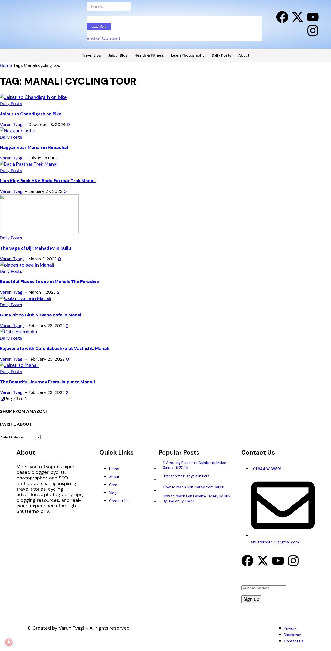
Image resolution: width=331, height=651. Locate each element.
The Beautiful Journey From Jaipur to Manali (47, 382)
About (243, 55)
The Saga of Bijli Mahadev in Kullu (35, 248)
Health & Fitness (149, 55)
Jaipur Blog (117, 55)
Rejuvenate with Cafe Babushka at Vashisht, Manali (54, 348)
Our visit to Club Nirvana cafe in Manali (41, 315)
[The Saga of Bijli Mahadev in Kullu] (39, 231)
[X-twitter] (298, 17)
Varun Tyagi (12, 124)
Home (6, 65)
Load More (99, 26)
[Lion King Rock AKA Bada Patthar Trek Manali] (29, 164)
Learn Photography (188, 55)
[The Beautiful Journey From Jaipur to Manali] (19, 365)
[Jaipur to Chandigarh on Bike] (33, 97)
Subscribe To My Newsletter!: (273, 581)
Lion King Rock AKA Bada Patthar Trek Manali (48, 181)
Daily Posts (221, 55)
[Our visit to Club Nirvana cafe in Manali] (25, 298)
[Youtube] (313, 17)
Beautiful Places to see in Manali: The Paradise (49, 281)
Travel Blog (91, 55)
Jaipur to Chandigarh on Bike (30, 114)
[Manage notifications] (9, 642)
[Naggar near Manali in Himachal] (17, 130)
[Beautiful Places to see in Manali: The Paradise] (27, 265)
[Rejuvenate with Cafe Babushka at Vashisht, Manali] (18, 332)
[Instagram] (313, 30)
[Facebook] (282, 17)
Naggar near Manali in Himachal (34, 147)
